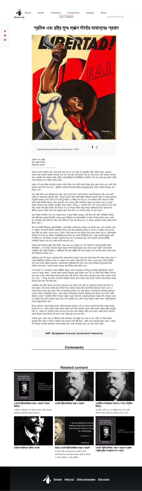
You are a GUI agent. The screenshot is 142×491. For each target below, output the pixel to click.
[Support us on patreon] (5, 35)
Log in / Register (66, 17)
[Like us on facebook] (5, 40)
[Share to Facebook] (92, 147)
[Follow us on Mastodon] (5, 31)
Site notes (103, 479)
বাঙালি (47, 333)
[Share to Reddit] (97, 147)
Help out (69, 479)
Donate (58, 479)
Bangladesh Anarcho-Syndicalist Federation (77, 333)
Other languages (86, 479)
